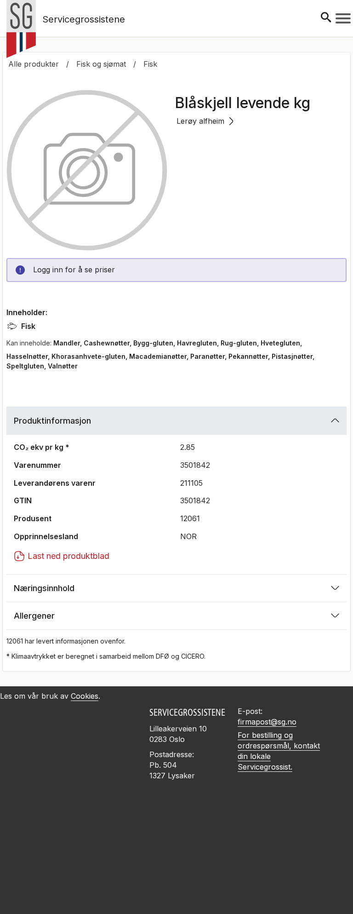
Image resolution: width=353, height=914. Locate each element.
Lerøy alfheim (200, 121)
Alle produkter (33, 64)
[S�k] (326, 18)
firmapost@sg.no (267, 721)
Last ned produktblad (68, 556)
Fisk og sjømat (101, 64)
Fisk (150, 64)
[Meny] (343, 18)
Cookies (84, 696)
